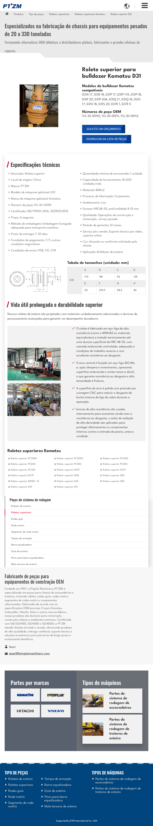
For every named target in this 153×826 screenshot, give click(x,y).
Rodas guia (17, 519)
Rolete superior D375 (114, 470)
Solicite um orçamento (104, 129)
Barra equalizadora (21, 545)
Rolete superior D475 (68, 470)
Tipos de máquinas (108, 772)
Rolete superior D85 (113, 475)
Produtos (19, 14)
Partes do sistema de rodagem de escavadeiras (120, 701)
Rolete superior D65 (67, 481)
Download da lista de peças (107, 139)
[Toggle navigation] (144, 6)
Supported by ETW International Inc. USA (76, 821)
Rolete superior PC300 (23, 470)
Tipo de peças (36, 14)
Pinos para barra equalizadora (27, 558)
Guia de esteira (19, 551)
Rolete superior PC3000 (24, 458)
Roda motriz (17, 525)
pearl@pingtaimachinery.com (29, 653)
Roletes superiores (59, 14)
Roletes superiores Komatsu (90, 14)
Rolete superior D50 (113, 481)
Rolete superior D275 (22, 475)
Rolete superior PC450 (69, 464)
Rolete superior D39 (21, 487)
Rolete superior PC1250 (115, 458)
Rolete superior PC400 (115, 464)
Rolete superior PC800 (23, 464)
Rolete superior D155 (68, 475)
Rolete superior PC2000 (70, 458)
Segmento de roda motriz (25, 532)
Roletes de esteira (21, 506)
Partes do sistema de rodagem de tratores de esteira (119, 729)
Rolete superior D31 (67, 487)
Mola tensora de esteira (24, 564)
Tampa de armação (21, 538)
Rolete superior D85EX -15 (25, 481)
